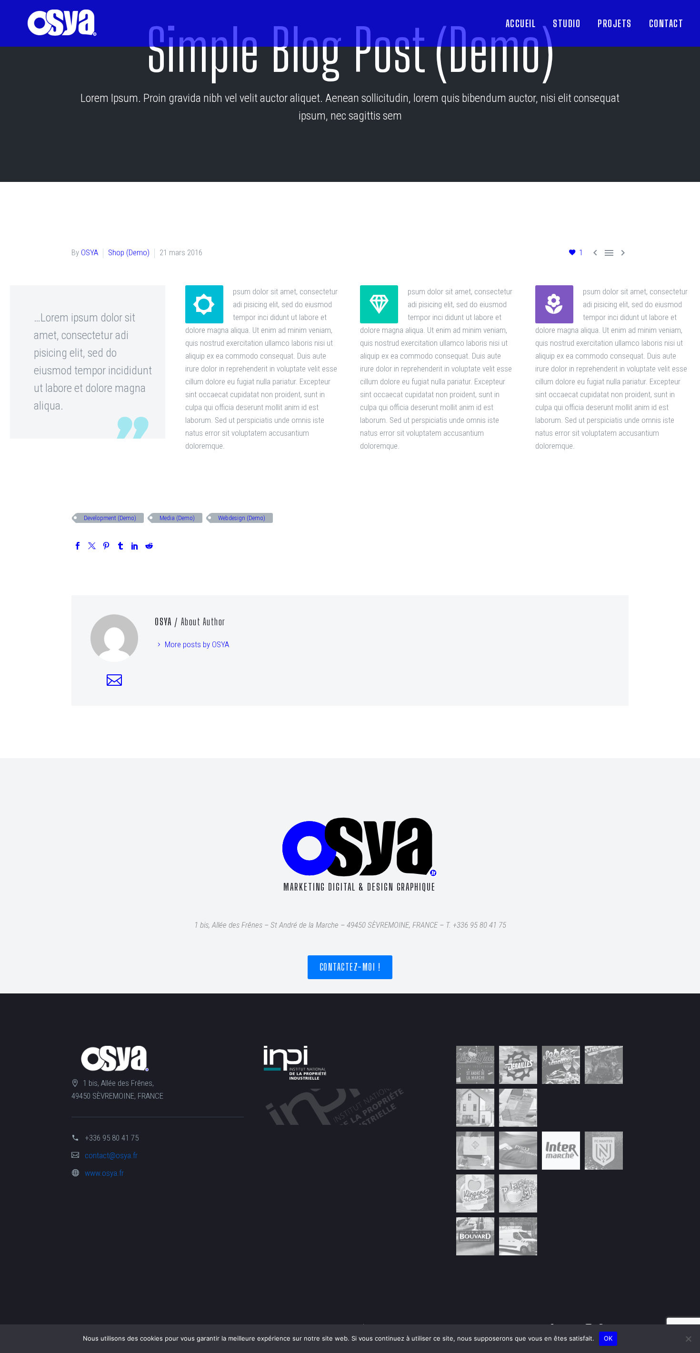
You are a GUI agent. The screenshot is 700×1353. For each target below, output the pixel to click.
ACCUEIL (521, 23)
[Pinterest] (106, 546)
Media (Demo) (177, 517)
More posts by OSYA (197, 644)
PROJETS (615, 23)
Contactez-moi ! (350, 967)
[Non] (688, 1338)
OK (608, 1338)
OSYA (89, 252)
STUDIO (566, 23)
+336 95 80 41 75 (112, 1138)
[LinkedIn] (135, 546)
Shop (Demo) (129, 252)
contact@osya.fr (111, 1155)
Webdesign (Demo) (241, 517)
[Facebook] (77, 546)
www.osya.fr (104, 1173)
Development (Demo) (110, 517)
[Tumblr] (120, 546)
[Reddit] (149, 546)
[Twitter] (92, 546)
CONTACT (666, 23)
